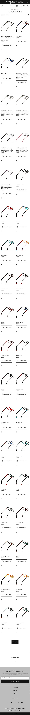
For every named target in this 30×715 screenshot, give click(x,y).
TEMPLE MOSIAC (20, 184)
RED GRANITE (19, 355)
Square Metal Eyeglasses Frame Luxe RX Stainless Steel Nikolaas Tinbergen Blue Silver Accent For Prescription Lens (7, 112)
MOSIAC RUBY (4, 522)
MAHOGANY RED (20, 522)
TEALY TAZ (18, 222)
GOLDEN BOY (19, 589)
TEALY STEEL (4, 255)
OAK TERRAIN (19, 36)
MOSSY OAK (4, 489)
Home (12, 9)
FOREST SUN (4, 623)
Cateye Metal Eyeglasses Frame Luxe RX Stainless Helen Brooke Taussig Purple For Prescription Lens (22, 75)
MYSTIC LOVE (19, 456)
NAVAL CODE (4, 456)
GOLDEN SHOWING (5, 589)
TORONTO (3, 222)
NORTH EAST (19, 422)
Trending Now (15, 657)
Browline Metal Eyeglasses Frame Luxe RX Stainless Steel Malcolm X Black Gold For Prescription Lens (7, 38)
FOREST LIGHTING (20, 623)
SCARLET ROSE (19, 322)
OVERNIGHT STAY (5, 422)
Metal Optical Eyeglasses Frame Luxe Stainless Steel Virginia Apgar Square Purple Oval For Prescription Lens (22, 149)
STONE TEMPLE (4, 288)
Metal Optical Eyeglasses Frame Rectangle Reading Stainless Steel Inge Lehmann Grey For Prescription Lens (7, 149)
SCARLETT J (3, 322)
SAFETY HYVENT (5, 355)
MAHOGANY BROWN (5, 556)
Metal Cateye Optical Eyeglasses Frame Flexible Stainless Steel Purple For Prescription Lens (6, 186)
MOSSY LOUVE (19, 489)
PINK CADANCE (19, 389)
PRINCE (2, 389)
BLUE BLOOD (4, 73)
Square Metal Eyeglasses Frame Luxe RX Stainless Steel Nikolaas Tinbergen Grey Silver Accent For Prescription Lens (22, 112)
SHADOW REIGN (19, 288)
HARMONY (18, 556)
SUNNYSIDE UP (19, 255)
